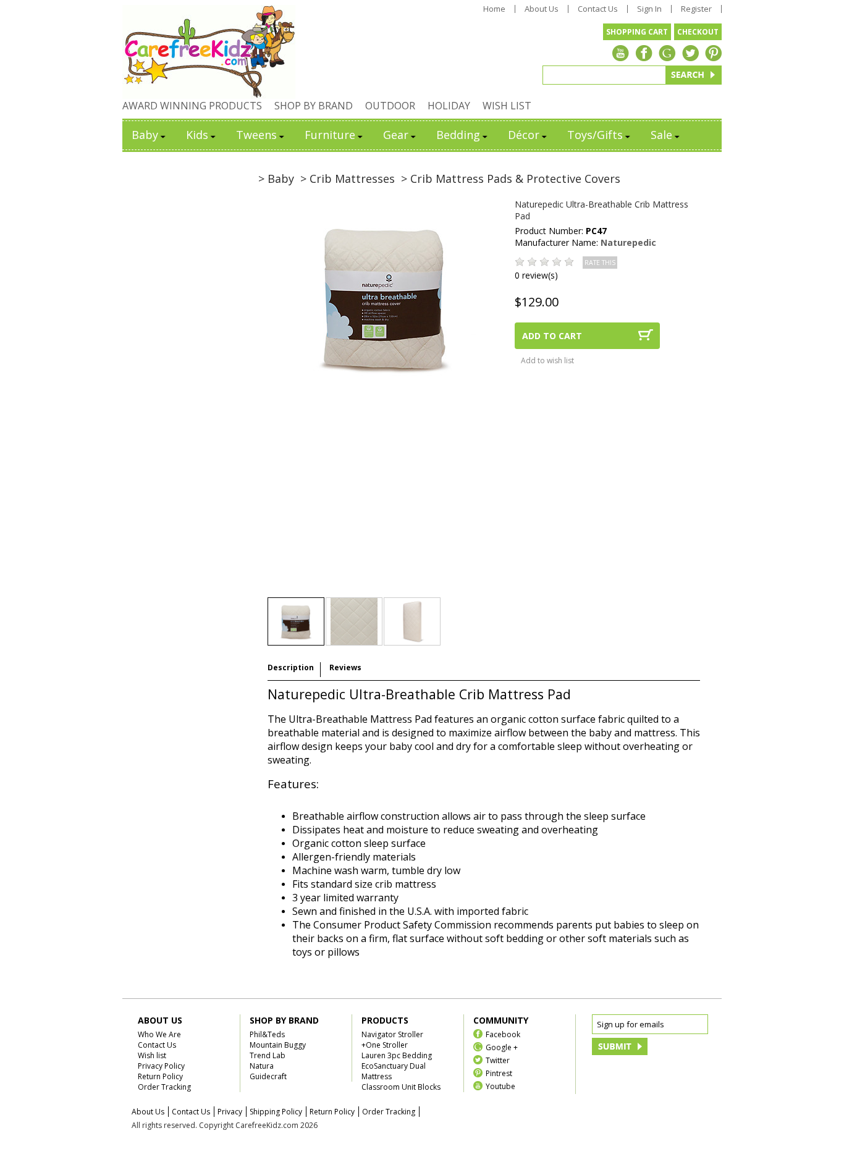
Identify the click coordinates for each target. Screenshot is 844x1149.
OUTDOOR (390, 105)
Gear (395, 134)
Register (696, 9)
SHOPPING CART (637, 32)
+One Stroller (384, 1045)
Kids (197, 134)
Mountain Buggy (278, 1045)
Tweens (256, 134)
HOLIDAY (449, 105)
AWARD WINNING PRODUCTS (192, 105)
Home (494, 9)
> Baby (276, 178)
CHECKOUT (698, 32)
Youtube (500, 1085)
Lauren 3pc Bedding (396, 1055)
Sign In (649, 9)
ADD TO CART (552, 336)
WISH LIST (507, 105)
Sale (661, 134)
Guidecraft (268, 1076)
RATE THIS (599, 262)
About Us (542, 9)
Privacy (229, 1111)
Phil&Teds (267, 1034)
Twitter (498, 1059)
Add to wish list (547, 360)
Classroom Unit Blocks (401, 1087)
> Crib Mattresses (347, 178)
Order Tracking (164, 1087)
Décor (523, 134)
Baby (145, 134)
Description (291, 667)
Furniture (330, 134)
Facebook (503, 1033)
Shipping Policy (276, 1111)
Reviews (345, 667)
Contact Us (598, 9)
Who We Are (159, 1034)
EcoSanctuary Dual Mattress (393, 1071)
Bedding (458, 134)
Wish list (152, 1055)
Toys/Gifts (595, 134)
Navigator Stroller (392, 1034)
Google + (502, 1046)
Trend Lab (267, 1055)
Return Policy (160, 1076)
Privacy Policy (161, 1066)
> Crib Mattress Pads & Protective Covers (510, 178)
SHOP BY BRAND (313, 105)
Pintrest (499, 1072)
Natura (262, 1066)
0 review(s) (536, 275)
